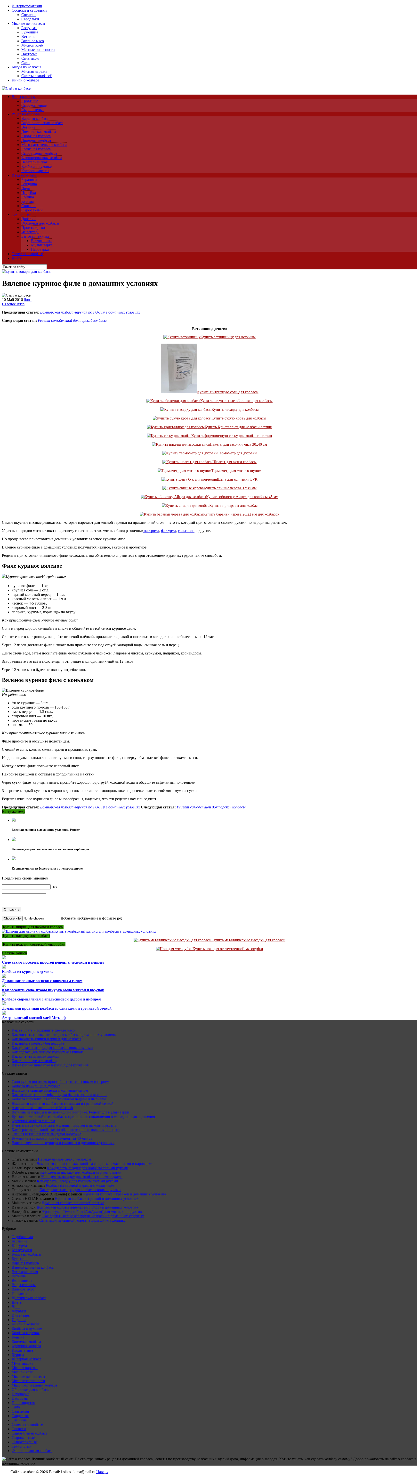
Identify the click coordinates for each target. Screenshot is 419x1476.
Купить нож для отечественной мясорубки (228, 949)
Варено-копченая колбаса (42, 123)
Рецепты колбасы (26, 114)
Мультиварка (42, 245)
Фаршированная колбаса (41, 158)
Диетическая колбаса (38, 131)
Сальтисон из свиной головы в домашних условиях (82, 1220)
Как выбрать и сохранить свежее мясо (43, 1030)
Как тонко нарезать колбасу (34, 1061)
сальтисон (186, 531)
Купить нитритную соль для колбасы (227, 392)
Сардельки (30, 19)
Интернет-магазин (27, 6)
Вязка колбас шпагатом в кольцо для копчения (50, 1065)
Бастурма (29, 28)
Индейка (28, 193)
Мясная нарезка (34, 71)
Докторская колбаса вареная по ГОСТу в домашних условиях (90, 312)
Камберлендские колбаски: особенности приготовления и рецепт (66, 1130)
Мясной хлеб (32, 45)
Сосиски (28, 15)
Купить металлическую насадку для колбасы (248, 940)
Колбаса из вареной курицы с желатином (80, 1185)
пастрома (151, 531)
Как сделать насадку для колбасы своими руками (52, 1048)
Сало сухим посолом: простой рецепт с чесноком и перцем (53, 962)
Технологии (22, 214)
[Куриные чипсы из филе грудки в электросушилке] (14, 859)
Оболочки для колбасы (40, 223)
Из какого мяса (24, 175)
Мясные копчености (38, 50)
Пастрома (29, 54)
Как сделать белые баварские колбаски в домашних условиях (93, 1216)
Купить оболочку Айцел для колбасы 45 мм (242, 497)
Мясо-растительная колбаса (44, 145)
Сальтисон (30, 58)
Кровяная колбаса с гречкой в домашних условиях (125, 1194)
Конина (27, 197)
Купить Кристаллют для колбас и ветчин (238, 427)
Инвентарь (30, 232)
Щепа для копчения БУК (237, 479)
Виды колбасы (24, 97)
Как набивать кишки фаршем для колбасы (46, 1039)
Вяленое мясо (32, 41)
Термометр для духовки (237, 453)
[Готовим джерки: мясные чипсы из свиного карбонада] (14, 840)
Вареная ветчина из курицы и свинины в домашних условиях (63, 1143)
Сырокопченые (34, 105)
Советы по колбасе (27, 254)
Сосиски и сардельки (29, 10)
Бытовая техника (35, 236)
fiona (28, 300)
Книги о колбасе (25, 80)
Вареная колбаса (34, 118)
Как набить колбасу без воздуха (38, 1043)
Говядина (29, 184)
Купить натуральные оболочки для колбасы (236, 401)
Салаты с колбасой (36, 76)
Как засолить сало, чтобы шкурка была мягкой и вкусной (53, 990)
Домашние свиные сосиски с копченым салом (42, 981)
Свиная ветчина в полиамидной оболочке (46, 1134)
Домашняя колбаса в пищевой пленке (73, 1203)
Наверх (102, 1472)
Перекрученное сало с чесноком (64, 1159)
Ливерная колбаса (36, 140)
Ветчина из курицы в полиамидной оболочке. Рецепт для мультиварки (70, 1112)
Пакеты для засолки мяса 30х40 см (238, 444)
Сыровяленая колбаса (39, 153)
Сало (25, 63)
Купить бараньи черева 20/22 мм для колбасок (241, 514)
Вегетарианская (34, 162)
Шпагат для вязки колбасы (234, 462)
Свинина (28, 206)
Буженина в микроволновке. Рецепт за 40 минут (52, 1138)
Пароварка (40, 249)
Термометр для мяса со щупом (236, 470)
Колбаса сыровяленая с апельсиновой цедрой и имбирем (51, 999)
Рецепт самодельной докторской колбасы (72, 320)
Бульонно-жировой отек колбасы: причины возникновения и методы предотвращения (83, 1116)
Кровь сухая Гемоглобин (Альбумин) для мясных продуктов (92, 1212)
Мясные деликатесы (28, 23)
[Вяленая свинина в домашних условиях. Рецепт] (14, 820)
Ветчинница (41, 241)
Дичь (25, 188)
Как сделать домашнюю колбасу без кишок (47, 1052)
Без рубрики (22, 1250)
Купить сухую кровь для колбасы (238, 418)
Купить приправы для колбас (233, 505)
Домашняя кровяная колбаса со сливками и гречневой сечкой (57, 1008)
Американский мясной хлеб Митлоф (34, 1018)
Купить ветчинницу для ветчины (228, 337)
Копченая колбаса (36, 149)
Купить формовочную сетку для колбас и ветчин (231, 436)
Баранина (29, 179)
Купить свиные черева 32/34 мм (230, 488)
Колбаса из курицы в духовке (27, 971)
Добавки (28, 219)
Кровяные (29, 101)
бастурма (168, 531)
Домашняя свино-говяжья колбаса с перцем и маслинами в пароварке (94, 1163)
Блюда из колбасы (26, 67)
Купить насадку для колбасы (235, 409)
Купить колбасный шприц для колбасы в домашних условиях (105, 931)
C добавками (32, 210)
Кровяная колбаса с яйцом (33, 1121)
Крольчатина (22, 1350)
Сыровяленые (32, 110)
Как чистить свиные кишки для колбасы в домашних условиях (64, 1034)
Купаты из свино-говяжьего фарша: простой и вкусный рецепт (64, 1125)
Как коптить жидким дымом (35, 1056)
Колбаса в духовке (36, 166)
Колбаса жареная (35, 171)
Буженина (29, 32)
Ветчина (28, 36)
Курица (27, 201)
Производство (33, 228)
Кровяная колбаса (36, 136)
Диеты (17, 258)
